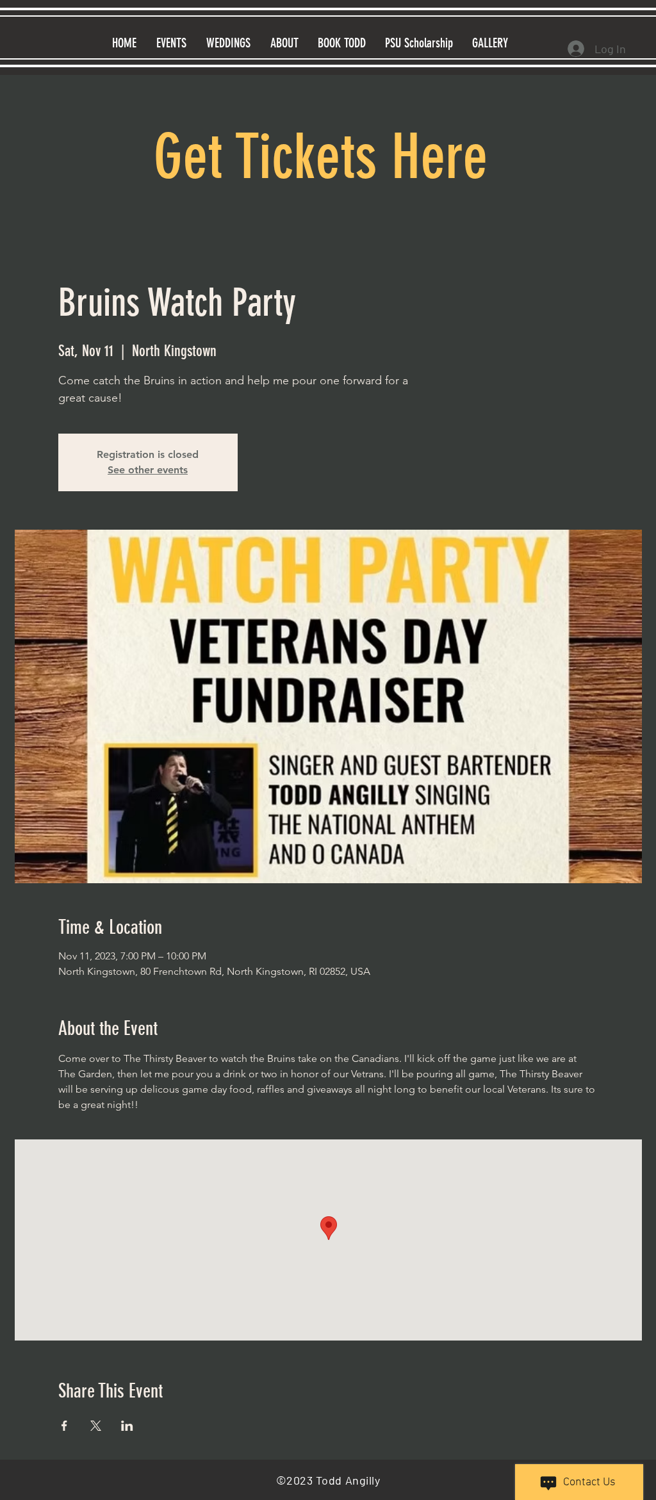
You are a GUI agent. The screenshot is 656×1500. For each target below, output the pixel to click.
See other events (148, 470)
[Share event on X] (96, 1426)
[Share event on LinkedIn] (127, 1426)
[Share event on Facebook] (64, 1426)
